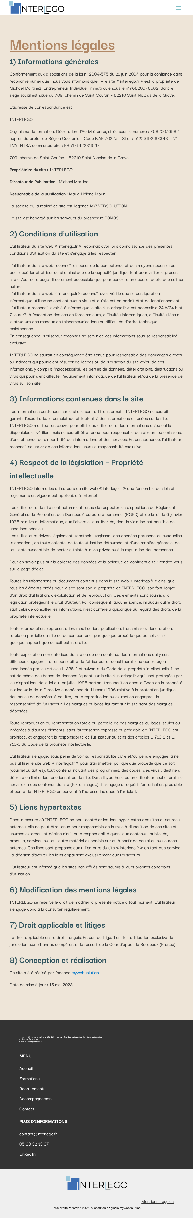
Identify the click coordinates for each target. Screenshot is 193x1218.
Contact (26, 1108)
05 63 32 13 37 (34, 1143)
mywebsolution (85, 972)
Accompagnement (36, 1098)
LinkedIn (27, 1153)
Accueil (26, 1068)
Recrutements (32, 1088)
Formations (29, 1078)
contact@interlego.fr (38, 1133)
